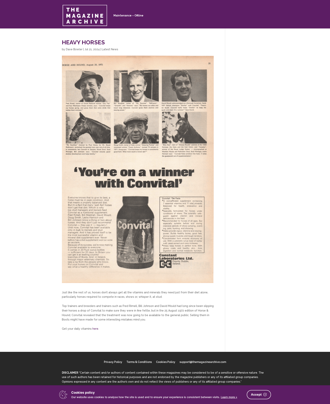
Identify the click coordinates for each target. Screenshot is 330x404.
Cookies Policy (165, 362)
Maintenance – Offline (128, 15)
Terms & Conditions (139, 362)
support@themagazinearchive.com (203, 362)
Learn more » (229, 397)
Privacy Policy (113, 362)
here (95, 328)
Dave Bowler (74, 49)
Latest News (110, 49)
